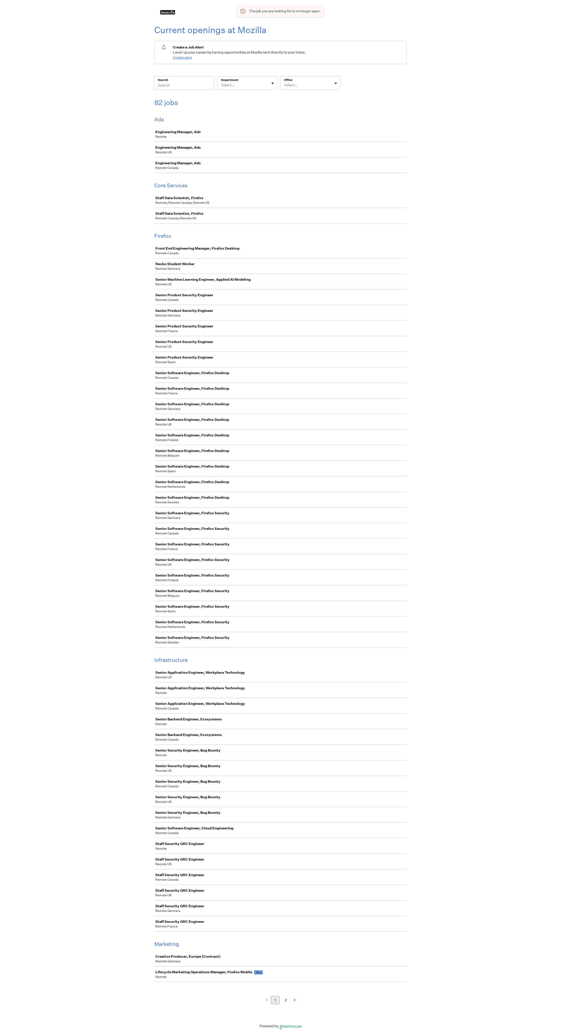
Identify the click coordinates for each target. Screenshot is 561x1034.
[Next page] (294, 1000)
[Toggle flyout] (272, 83)
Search (163, 80)
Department (229, 80)
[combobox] (221, 85)
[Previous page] (266, 1000)
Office (288, 80)
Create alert (182, 57)
